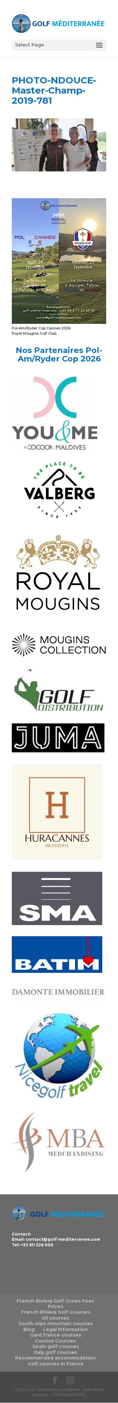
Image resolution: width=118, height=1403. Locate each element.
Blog (29, 1329)
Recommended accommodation (55, 1358)
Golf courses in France (56, 1364)
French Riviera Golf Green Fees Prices (55, 1303)
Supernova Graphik (58, 1389)
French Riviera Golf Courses (55, 1312)
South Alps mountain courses (55, 1323)
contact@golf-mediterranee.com (63, 1239)
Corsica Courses (55, 1341)
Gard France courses (55, 1335)
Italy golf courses (55, 1352)
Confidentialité (69, 1394)
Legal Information (65, 1329)
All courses (55, 1318)
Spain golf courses (55, 1346)
